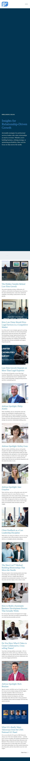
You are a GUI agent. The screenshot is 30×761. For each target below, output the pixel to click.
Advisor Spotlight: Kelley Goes (15, 446)
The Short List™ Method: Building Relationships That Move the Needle (13, 567)
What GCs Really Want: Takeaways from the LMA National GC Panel (12, 729)
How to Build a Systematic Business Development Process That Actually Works (14, 608)
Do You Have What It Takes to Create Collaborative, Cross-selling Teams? (14, 645)
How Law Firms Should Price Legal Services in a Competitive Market (15, 324)
